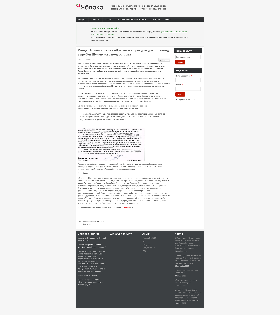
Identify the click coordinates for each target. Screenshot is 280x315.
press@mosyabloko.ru (86, 247)
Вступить (157, 19)
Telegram (146, 244)
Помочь (168, 19)
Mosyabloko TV (149, 247)
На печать (165, 60)
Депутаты (109, 19)
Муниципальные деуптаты (93, 221)
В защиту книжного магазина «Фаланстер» (186, 271)
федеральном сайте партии (103, 34)
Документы (95, 19)
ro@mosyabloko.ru (93, 244)
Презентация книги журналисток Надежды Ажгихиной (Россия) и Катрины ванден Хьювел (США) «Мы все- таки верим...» (188, 259)
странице (126, 207)
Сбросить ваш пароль (187, 99)
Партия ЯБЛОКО (150, 238)
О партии (82, 19)
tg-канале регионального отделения (174, 31)
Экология (87, 224)
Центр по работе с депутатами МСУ (132, 19)
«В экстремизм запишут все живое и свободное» (186, 281)
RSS (144, 251)
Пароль (178, 85)
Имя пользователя (183, 76)
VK (144, 241)
